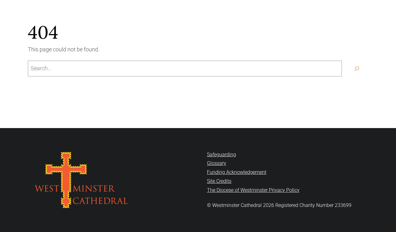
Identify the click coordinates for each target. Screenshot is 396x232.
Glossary (216, 163)
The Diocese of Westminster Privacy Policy (253, 190)
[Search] (356, 68)
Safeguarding (221, 154)
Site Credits (219, 181)
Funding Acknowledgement (236, 172)
